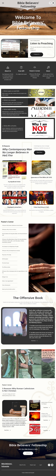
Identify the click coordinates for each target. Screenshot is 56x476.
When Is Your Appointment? (7, 281)
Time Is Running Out (6, 285)
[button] (3, 3)
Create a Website (25, 472)
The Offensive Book (6, 267)
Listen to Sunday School (35, 40)
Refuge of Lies (5, 276)
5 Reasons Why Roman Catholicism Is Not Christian (12, 225)
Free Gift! (21, 71)
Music (48, 71)
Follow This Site (22, 464)
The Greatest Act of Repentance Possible (10, 246)
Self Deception (5, 258)
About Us (8, 71)
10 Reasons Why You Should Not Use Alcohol (11, 250)
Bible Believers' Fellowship (28, 4)
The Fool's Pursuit (5, 263)
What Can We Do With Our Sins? (8, 289)
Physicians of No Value (6, 254)
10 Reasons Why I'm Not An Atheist (9, 229)
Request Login (33, 464)
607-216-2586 (23, 449)
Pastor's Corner (34, 71)
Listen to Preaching (41, 43)
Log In (40, 464)
